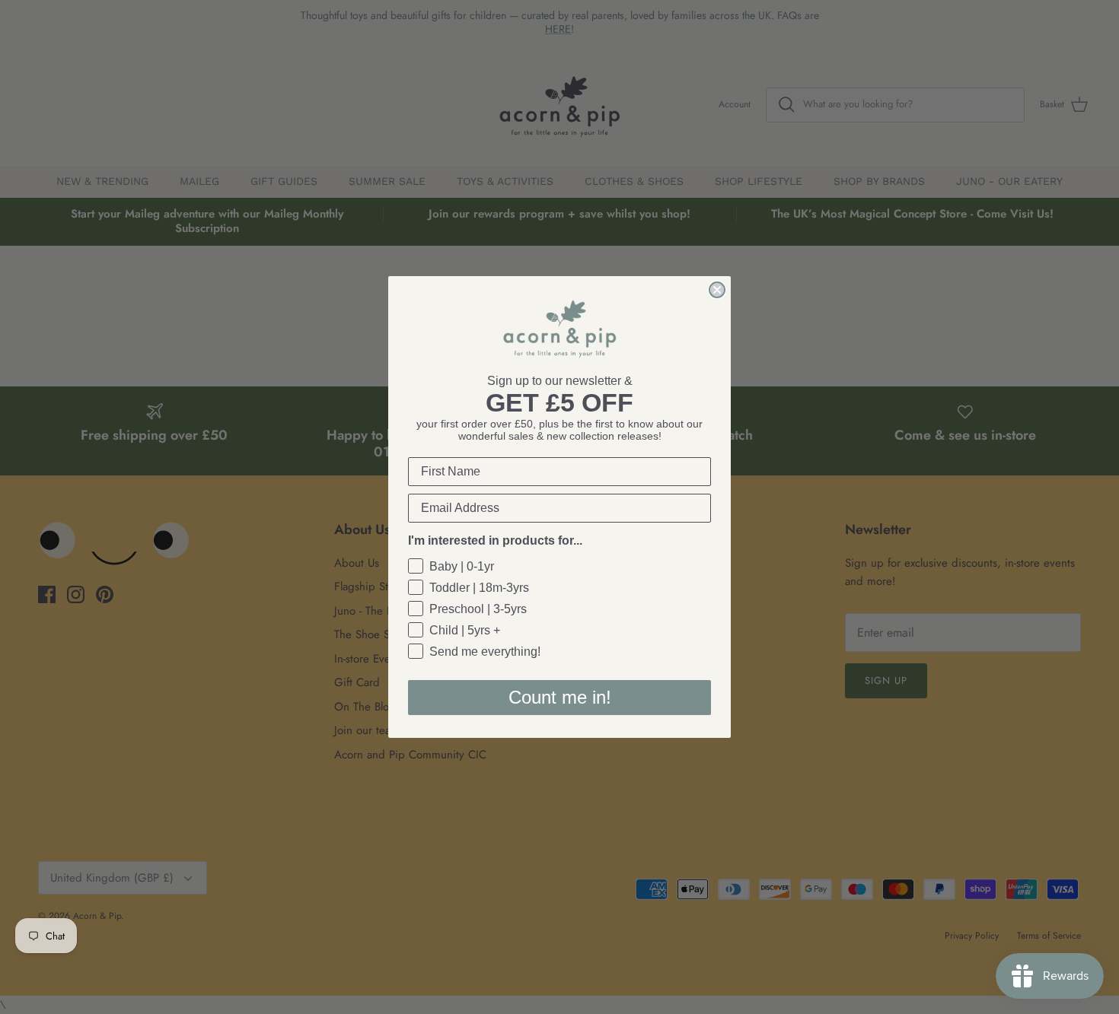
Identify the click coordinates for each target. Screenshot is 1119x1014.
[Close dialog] (717, 289)
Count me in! (559, 697)
